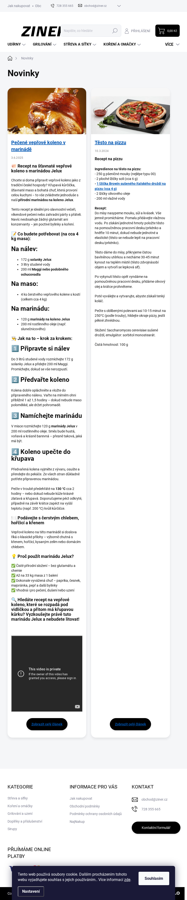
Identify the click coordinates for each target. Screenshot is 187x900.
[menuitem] (17, 44)
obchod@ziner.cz (154, 799)
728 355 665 (150, 809)
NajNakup (77, 822)
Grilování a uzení (20, 814)
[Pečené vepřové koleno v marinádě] (47, 111)
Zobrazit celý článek (46, 724)
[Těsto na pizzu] (130, 111)
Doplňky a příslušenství (25, 821)
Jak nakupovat (19, 6)
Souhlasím (154, 878)
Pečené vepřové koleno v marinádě (38, 146)
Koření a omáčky (20, 806)
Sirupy (12, 829)
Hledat (115, 31)
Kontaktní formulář (156, 828)
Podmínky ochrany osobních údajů (96, 814)
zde (127, 879)
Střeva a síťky (18, 798)
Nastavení (31, 891)
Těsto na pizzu (110, 142)
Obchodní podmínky (85, 806)
